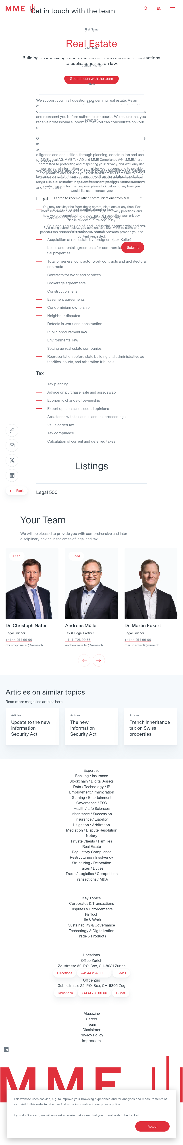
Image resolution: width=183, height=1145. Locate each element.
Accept (152, 1126)
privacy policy (110, 1104)
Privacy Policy (105, 220)
